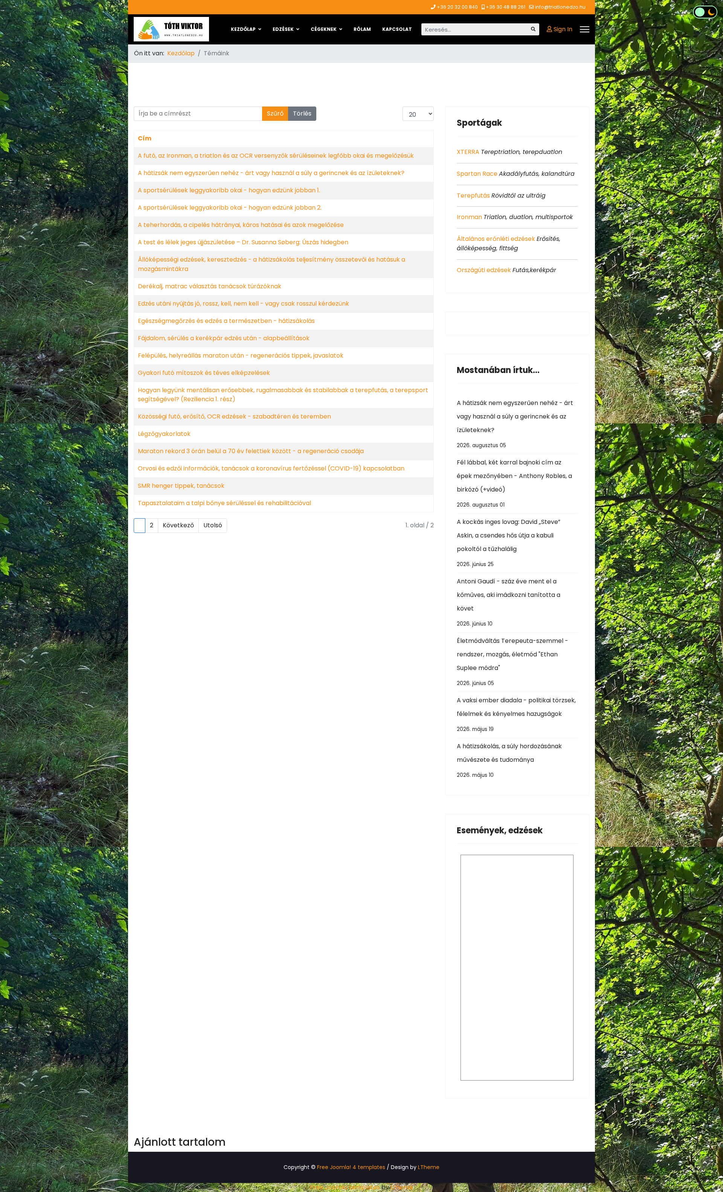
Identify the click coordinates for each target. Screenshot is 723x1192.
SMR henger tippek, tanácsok (181, 485)
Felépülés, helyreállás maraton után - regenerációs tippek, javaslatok (240, 355)
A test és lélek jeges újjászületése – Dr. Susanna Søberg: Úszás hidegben (243, 242)
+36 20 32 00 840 (457, 7)
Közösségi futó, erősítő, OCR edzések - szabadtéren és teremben (234, 416)
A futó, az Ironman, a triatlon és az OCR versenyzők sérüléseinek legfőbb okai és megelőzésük (276, 155)
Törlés (302, 113)
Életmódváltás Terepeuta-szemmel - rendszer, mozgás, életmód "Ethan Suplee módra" (512, 661)
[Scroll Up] (705, 1162)
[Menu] (584, 29)
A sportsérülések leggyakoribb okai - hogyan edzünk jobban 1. (229, 190)
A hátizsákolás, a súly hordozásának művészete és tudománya (509, 760)
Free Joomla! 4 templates (351, 1167)
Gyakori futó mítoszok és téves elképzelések (204, 372)
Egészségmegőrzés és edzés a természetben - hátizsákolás (226, 321)
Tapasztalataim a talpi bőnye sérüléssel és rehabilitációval (224, 503)
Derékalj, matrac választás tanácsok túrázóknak (209, 286)
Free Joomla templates (345, 1187)
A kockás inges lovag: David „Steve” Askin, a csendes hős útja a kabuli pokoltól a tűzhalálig (508, 543)
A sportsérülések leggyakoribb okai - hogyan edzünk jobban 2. (230, 207)
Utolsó (212, 525)
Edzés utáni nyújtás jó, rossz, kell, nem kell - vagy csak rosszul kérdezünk (243, 303)
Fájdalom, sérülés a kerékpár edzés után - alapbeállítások (224, 338)
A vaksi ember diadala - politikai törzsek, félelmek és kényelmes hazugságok (516, 714)
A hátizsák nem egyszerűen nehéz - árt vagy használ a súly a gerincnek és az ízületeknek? (271, 173)
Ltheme (401, 1187)
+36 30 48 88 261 (505, 7)
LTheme (428, 1167)
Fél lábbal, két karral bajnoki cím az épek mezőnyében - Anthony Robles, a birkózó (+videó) (514, 483)
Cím (144, 138)
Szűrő (275, 113)
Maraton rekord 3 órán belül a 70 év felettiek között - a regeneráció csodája (251, 451)
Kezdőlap (243, 29)
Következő (178, 525)
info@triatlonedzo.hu (560, 7)
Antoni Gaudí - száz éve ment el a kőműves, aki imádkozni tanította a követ (508, 602)
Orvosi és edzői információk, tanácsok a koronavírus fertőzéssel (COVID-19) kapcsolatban (271, 468)
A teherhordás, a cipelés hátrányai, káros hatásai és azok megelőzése (241, 225)
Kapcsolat (397, 29)
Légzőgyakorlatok (164, 433)
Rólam (362, 29)
